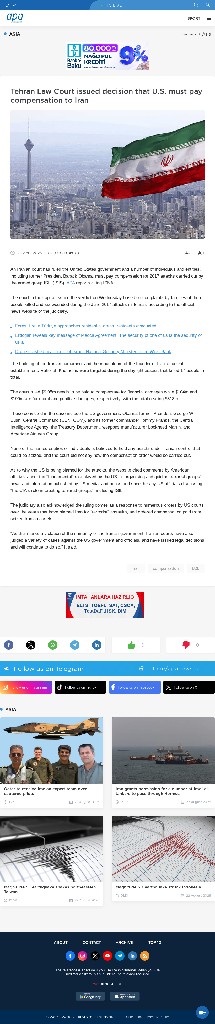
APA (71, 282)
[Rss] (144, 956)
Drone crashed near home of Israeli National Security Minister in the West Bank (93, 351)
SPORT (193, 18)
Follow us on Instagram (28, 687)
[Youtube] (107, 956)
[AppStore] (125, 997)
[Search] (196, 5)
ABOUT (61, 942)
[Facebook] (70, 956)
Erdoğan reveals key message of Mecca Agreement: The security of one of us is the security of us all (108, 339)
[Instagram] (82, 956)
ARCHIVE (124, 942)
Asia (206, 34)
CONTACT (92, 942)
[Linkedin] (132, 956)
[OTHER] (207, 18)
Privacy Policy (158, 1017)
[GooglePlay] (90, 997)
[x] (95, 956)
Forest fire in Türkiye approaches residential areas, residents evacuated (85, 325)
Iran (136, 568)
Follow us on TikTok (80, 687)
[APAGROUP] (107, 984)
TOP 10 (154, 942)
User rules (134, 1017)
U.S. (195, 568)
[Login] (208, 5)
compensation (166, 568)
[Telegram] (120, 956)
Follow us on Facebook (136, 687)
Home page (187, 34)
